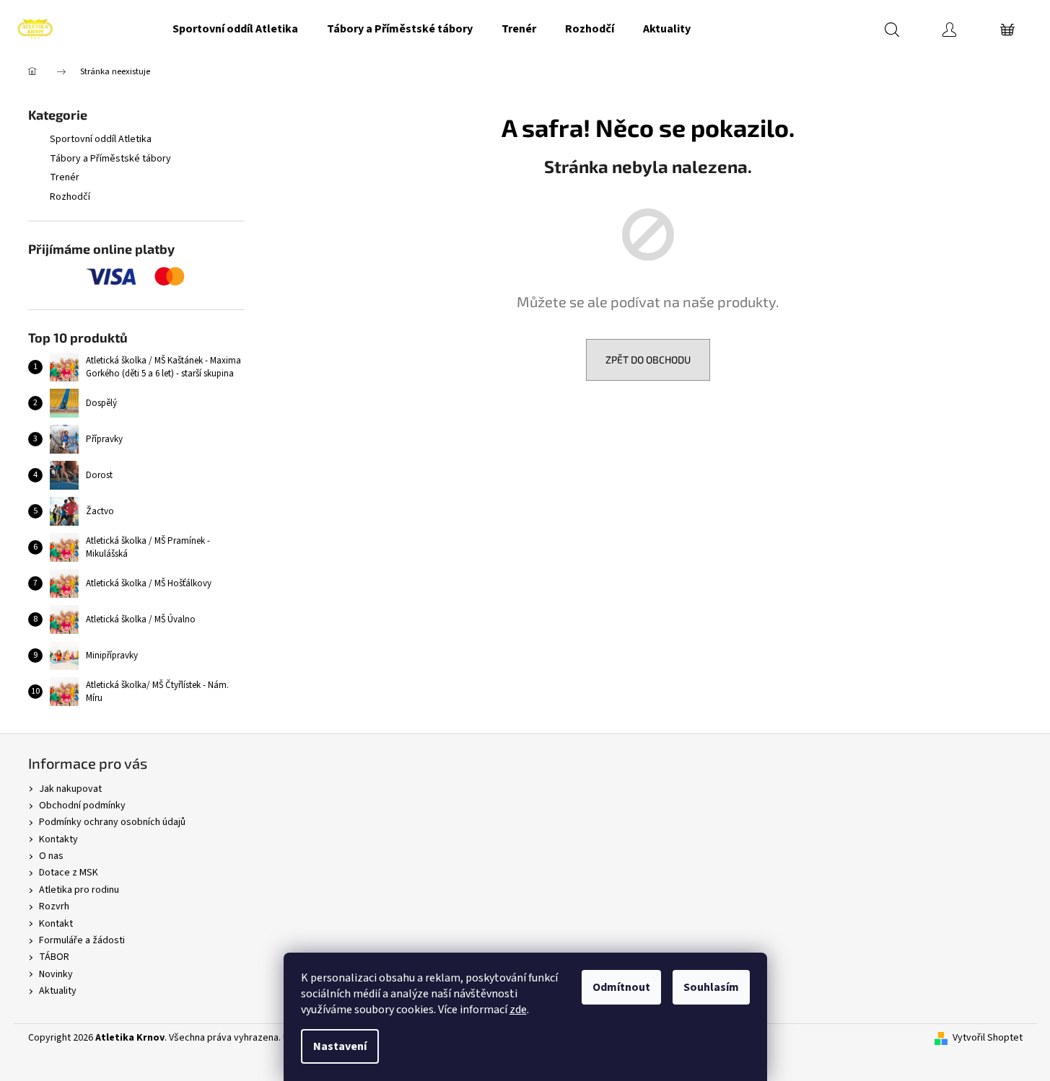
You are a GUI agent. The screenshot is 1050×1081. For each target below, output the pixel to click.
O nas (51, 856)
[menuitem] (235, 29)
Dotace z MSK (68, 872)
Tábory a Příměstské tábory (110, 158)
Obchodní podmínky (82, 805)
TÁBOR (54, 957)
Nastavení (340, 1046)
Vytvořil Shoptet (988, 1038)
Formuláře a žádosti (82, 940)
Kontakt (56, 924)
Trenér (64, 177)
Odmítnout (621, 987)
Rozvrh (54, 906)
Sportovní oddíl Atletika (101, 139)
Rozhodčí (70, 197)
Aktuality (57, 991)
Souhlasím (711, 987)
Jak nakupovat (70, 789)
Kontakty (58, 839)
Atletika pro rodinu (79, 890)
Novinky (56, 974)
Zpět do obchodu (648, 359)
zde (518, 1010)
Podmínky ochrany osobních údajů (112, 822)
